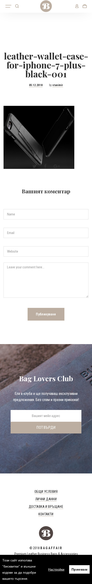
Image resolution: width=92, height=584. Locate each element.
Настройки (56, 569)
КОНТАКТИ (45, 514)
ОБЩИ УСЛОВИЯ (46, 491)
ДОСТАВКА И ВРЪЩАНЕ (46, 507)
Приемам (79, 569)
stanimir (57, 85)
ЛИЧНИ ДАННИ (46, 499)
